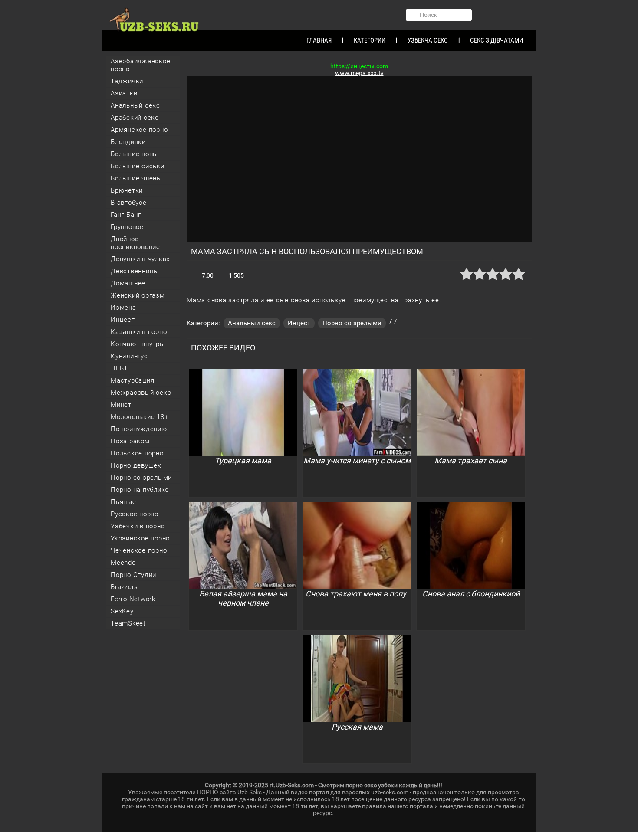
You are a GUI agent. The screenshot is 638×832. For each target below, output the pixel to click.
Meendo (123, 563)
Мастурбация (132, 380)
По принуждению (139, 429)
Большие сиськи (137, 166)
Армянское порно (139, 130)
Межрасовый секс (141, 392)
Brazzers (124, 587)
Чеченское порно (139, 550)
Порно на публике (140, 490)
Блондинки (128, 142)
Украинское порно (140, 538)
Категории (369, 40)
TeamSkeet (128, 623)
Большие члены (136, 178)
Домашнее (128, 283)
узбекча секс (428, 40)
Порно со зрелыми (141, 478)
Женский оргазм (138, 295)
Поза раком (130, 441)
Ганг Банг (126, 215)
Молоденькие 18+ (139, 417)
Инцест (123, 320)
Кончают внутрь (137, 344)
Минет (121, 405)
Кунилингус (129, 356)
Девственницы (135, 271)
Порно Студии (133, 575)
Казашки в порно (139, 332)
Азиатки (124, 93)
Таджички (127, 81)
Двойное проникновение (135, 243)
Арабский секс (135, 117)
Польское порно (137, 453)
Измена (123, 307)
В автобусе (129, 202)
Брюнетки (127, 190)
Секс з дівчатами (496, 40)
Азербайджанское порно (140, 65)
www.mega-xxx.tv (359, 72)
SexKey (122, 611)
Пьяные (123, 502)
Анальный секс (135, 105)
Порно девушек (136, 465)
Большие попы (134, 154)
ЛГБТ (119, 368)
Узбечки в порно (137, 526)
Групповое (127, 227)
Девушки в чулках (140, 259)
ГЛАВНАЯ (319, 40)
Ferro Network (133, 599)
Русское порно (134, 514)
